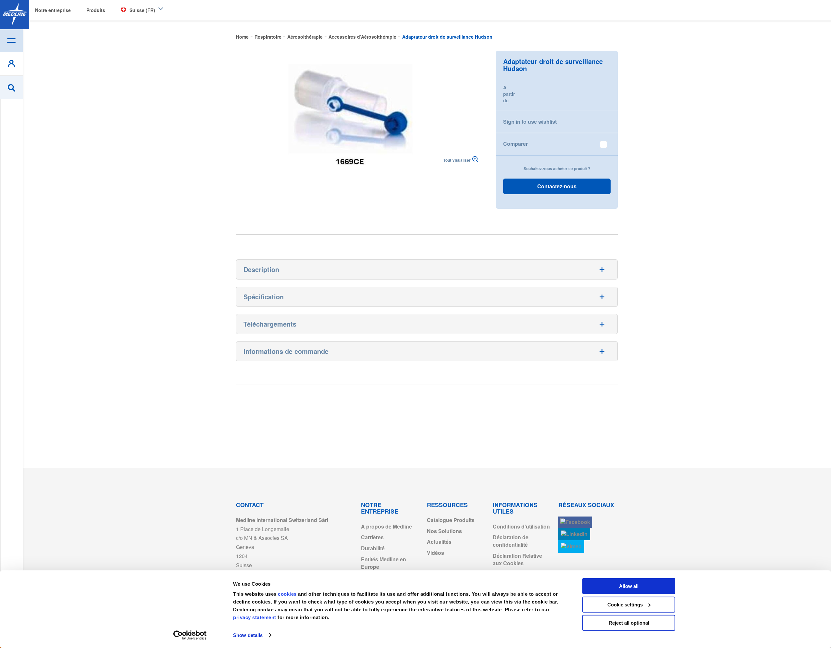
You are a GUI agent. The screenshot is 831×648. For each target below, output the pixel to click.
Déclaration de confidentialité (510, 540)
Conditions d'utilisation (521, 526)
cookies (288, 594)
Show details (248, 635)
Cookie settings (625, 604)
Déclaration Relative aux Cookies (517, 559)
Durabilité (373, 548)
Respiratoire (267, 36)
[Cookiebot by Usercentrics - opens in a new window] (190, 635)
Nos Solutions (444, 531)
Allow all (629, 586)
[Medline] (14, 14)
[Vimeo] (571, 546)
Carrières (372, 537)
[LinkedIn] (574, 534)
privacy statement (254, 617)
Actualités (439, 541)
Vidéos (435, 552)
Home (242, 36)
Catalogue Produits (451, 520)
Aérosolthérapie (305, 36)
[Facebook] (575, 522)
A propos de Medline (386, 526)
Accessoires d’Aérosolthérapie (362, 36)
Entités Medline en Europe (383, 562)
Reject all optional (629, 623)
